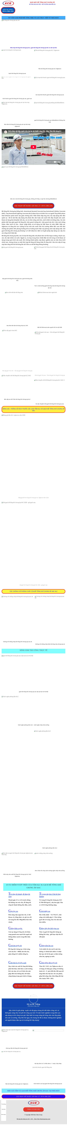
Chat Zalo (3, 1109)
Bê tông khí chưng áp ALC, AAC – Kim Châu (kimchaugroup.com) (33, 1119)
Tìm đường (3, 1104)
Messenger (3, 1114)
